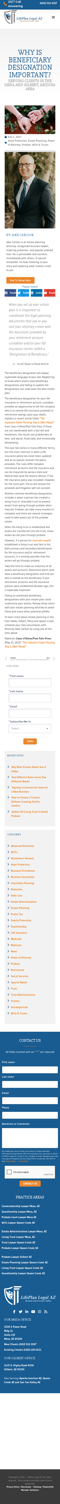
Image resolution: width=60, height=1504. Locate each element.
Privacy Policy (11, 1161)
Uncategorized (19, 1007)
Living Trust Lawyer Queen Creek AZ (23, 1268)
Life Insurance (19, 932)
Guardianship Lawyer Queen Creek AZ (23, 1273)
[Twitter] (20, 1311)
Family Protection (21, 920)
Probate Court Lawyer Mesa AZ (19, 1217)
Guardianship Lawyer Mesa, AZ (19, 1211)
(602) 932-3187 (48, 3)
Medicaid (16, 939)
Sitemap (37, 1487)
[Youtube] (33, 1311)
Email (6, 1093)
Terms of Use (23, 1161)
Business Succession (22, 877)
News (14, 951)
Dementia (16, 889)
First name (9, 1062)
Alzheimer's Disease (22, 858)
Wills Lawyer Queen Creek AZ (18, 1222)
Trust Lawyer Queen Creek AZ (19, 1242)
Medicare (16, 945)
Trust (14, 988)
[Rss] (46, 1311)
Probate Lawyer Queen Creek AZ (20, 1248)
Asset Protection (20, 864)
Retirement (17, 970)
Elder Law (16, 895)
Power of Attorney (21, 957)
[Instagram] (39, 1311)
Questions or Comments (16, 1123)
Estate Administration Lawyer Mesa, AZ (24, 1231)
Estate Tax (17, 914)
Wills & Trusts (19, 1013)
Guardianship (18, 926)
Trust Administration (23, 994)
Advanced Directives (22, 846)
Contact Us (30, 1183)
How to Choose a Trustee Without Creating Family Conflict (25, 801)
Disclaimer (26, 1487)
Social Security (19, 976)
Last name (9, 1076)
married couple (41, 540)
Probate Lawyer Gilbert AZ (17, 1256)
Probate (15, 963)
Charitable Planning (22, 883)
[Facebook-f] (14, 1311)
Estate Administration (23, 901)
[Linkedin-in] (27, 1311)
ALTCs (14, 852)
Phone (5, 1107)
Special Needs (19, 982)
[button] (53, 17)
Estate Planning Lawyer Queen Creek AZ (25, 1262)
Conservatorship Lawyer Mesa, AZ (21, 1206)
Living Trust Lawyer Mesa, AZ (18, 1237)
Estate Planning (20, 908)
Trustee (15, 1001)
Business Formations (23, 870)
